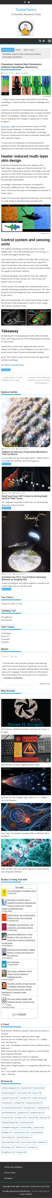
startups (42, 1142)
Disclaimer (8, 1178)
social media (36, 1132)
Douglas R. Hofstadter (13, 677)
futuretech (29, 1108)
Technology (6, 633)
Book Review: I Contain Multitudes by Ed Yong (12, 378)
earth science (39, 1098)
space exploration (10, 1142)
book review (24, 1093)
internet (33, 1117)
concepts (25, 1098)
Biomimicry (5, 126)
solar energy (8, 1137)
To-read (19, 887)
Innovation (5, 639)
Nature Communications (14, 365)
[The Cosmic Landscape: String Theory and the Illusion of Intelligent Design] (4, 976)
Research (5, 636)
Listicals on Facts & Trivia (11, 603)
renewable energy (10, 1127)
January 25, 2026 (9, 449)
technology (8, 1147)
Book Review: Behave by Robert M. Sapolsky (19, 1057)
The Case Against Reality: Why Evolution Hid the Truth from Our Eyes (20, 1002)
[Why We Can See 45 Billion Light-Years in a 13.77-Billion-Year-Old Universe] (26, 781)
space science (28, 1142)
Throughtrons (7, 617)
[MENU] (49, 41)
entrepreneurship (34, 1103)
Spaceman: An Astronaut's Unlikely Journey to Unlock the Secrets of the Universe (21, 952)
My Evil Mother (13, 962)
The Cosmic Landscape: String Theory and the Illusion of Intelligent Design (19, 974)
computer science (10, 1098)
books (37, 1093)
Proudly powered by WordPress (16, 1191)
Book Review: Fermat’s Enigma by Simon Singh (20, 764)
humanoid (7, 1117)
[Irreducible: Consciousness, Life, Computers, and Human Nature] (4, 930)
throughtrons (8, 1152)
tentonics (21, 1147)
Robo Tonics (6, 370)
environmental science (11, 1108)
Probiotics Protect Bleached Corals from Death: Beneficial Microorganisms (38, 380)
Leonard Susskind (9, 979)
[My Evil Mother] (4, 967)
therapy (32, 1147)
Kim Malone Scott (14, 920)
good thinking (8, 1112)
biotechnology (8, 1093)
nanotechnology (10, 1122)
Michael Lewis (12, 893)
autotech (26, 1088)
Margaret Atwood (13, 964)
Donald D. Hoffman (9, 1007)
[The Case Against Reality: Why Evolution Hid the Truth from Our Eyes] (4, 1004)
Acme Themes (26, 1194)
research (26, 1127)
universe (21, 1152)
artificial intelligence (10, 1088)
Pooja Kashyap (23, 73)
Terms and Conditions (13, 1167)
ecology (19, 1103)
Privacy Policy (9, 1172)
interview (44, 1117)
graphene (23, 1112)
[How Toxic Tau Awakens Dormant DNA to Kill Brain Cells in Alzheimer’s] (26, 817)
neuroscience (26, 1122)
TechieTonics (26, 9)
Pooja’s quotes (10, 656)
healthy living (37, 1112)
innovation (20, 1117)
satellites (6, 1132)
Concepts (5, 642)
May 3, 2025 (7, 574)
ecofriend (7, 1103)
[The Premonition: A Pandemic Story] (4, 896)
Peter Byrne (7, 995)
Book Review (6, 620)
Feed (6, 1024)
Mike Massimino (8, 945)
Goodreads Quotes (45, 684)
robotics (38, 1127)
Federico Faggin (13, 930)
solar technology (24, 1137)
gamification (43, 1108)
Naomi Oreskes (8, 911)
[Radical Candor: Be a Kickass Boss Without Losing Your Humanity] (4, 920)
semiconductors (21, 1132)
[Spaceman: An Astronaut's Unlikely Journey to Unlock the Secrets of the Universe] (4, 954)
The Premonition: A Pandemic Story (21, 891)
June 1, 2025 (7, 493)
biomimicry (38, 1088)
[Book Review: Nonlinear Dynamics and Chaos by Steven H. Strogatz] (26, 713)
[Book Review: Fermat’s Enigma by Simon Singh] (26, 749)
